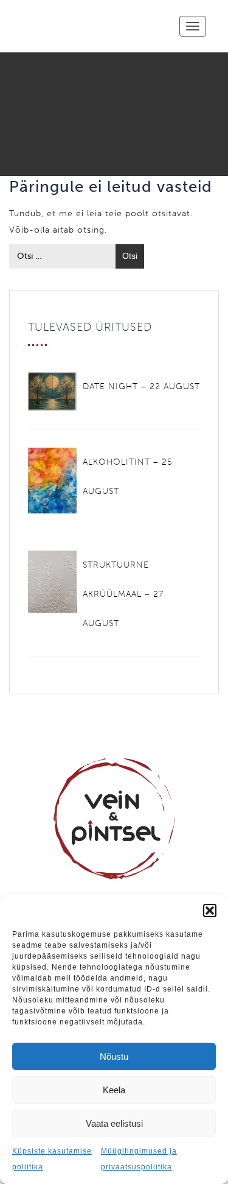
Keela (114, 1090)
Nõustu (114, 1056)
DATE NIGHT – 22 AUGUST (141, 386)
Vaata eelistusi (114, 1123)
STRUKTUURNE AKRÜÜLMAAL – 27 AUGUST (123, 594)
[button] (210, 910)
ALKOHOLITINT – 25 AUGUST (128, 476)
